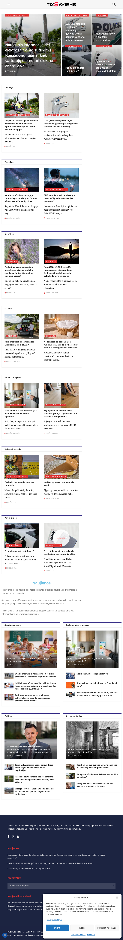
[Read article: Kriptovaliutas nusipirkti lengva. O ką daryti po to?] (70, 685)
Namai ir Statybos (16, 405)
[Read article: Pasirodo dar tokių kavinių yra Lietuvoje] (21, 467)
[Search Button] (114, 4)
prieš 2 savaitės (13, 218)
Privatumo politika (78, 935)
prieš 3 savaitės (13, 361)
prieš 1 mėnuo (51, 433)
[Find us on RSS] (18, 837)
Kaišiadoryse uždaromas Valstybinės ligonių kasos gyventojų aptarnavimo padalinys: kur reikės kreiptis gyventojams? (35, 686)
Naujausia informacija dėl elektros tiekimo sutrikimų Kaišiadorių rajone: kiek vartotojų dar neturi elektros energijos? (29, 55)
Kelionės (11, 336)
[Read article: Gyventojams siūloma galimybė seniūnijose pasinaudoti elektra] (61, 535)
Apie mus (30, 932)
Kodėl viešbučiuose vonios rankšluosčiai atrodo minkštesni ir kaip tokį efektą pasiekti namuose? (61, 345)
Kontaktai (91, 935)
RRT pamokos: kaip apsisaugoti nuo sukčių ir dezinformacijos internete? (59, 198)
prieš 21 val (11, 502)
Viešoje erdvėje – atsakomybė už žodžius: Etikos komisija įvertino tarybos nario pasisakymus (34, 791)
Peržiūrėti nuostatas (107, 927)
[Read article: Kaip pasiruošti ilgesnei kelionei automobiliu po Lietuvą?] (21, 326)
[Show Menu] (9, 4)
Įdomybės (12, 261)
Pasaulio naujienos (17, 189)
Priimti (57, 927)
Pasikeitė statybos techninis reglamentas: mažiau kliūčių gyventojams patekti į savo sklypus (34, 779)
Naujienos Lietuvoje (17, 15)
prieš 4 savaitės (52, 218)
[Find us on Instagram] (13, 837)
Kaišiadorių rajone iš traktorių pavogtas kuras (106, 36)
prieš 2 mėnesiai (15, 756)
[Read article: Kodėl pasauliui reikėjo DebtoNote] (70, 676)
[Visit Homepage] (61, 4)
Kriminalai (101, 15)
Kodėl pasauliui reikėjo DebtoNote (92, 674)
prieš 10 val (11, 568)
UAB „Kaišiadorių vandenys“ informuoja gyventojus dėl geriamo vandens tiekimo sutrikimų (61, 123)
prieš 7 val (11, 71)
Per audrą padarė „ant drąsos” (19, 551)
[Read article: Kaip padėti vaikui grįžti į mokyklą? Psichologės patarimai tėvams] (30, 649)
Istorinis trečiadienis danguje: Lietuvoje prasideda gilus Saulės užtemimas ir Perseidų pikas (20, 198)
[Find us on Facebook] (8, 837)
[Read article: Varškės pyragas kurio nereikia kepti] (61, 467)
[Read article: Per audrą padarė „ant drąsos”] (21, 535)
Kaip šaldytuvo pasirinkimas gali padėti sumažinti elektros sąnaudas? (20, 413)
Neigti (82, 927)
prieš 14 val (11, 293)
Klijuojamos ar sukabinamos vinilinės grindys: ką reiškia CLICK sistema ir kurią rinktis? (61, 413)
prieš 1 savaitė (51, 293)
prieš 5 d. (12, 665)
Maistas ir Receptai (17, 476)
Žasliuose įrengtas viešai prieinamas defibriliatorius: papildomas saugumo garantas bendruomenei (32, 698)
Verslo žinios (73, 46)
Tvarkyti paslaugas (54, 920)
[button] (117, 897)
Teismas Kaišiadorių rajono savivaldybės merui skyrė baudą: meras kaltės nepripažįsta (34, 767)
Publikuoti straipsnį (16, 932)
